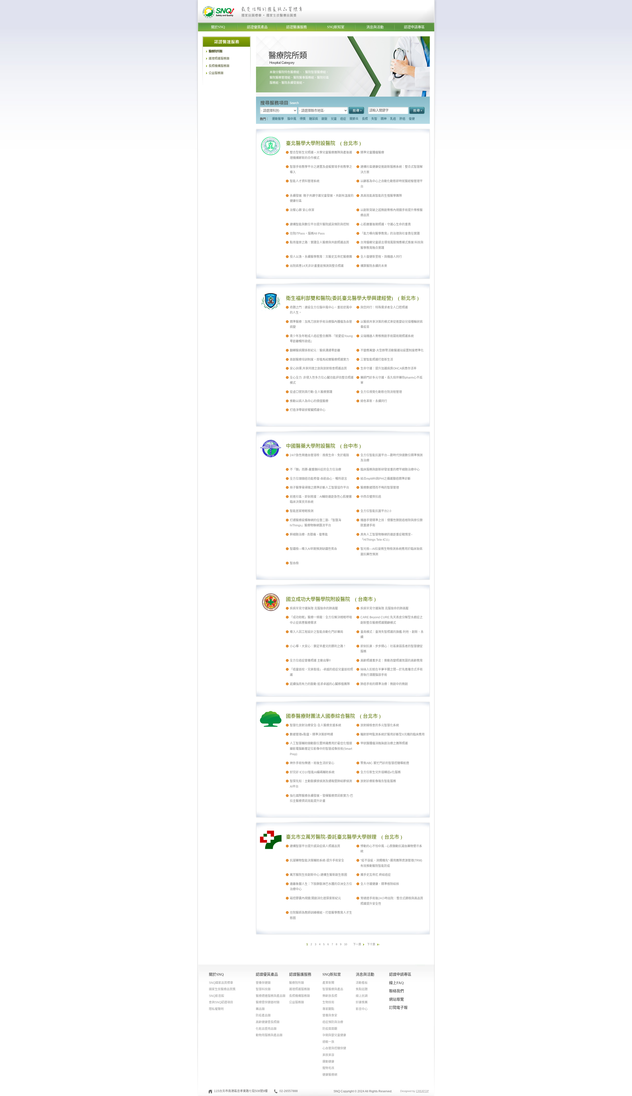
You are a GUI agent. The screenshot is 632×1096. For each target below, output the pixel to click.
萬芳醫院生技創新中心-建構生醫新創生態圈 (318, 875)
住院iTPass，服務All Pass (307, 233)
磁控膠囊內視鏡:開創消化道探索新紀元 (315, 898)
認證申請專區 (414, 27)
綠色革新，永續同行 (373, 401)
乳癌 (393, 119)
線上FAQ (396, 983)
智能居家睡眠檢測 (302, 511)
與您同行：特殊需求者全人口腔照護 (384, 307)
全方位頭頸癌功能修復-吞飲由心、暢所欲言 (318, 478)
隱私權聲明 (216, 1009)
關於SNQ (218, 27)
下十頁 (371, 944)
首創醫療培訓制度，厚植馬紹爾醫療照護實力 (319, 359)
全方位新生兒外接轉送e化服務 (380, 772)
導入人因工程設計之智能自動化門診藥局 (316, 632)
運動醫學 (278, 119)
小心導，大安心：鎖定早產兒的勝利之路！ (318, 646)
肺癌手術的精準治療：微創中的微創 (384, 684)
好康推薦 (362, 1002)
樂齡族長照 (329, 996)
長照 (365, 119)
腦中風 (291, 119)
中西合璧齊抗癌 (370, 496)
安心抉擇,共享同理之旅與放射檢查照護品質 (318, 368)
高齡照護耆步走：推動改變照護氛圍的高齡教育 (391, 660)
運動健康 (328, 1061)
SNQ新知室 (335, 27)
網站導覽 (396, 999)
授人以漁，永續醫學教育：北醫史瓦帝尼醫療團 (321, 256)
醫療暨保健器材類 (267, 1002)
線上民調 (362, 996)
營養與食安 (329, 1015)
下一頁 (357, 944)
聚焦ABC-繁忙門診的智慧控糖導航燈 (384, 763)
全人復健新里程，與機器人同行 (381, 256)
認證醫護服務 (296, 27)
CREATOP (422, 1091)
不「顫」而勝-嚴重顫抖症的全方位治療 (315, 469)
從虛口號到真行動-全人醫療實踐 (311, 392)
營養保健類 (263, 983)
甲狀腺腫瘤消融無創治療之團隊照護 (384, 743)
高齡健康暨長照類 (267, 1022)
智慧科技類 (263, 989)
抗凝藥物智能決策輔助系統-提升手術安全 (317, 860)
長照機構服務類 (219, 66)
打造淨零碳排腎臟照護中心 (307, 410)
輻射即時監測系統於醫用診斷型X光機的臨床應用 (392, 734)
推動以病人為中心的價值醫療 (309, 401)
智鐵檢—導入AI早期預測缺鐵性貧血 (313, 549)
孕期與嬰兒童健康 (334, 1035)
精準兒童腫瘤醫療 (372, 152)
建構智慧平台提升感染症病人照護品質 (315, 846)
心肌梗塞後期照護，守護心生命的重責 (385, 224)
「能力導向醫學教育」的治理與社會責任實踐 (390, 233)
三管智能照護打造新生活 (376, 359)
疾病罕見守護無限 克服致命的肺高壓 (314, 608)
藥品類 (260, 1009)
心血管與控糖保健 (334, 1048)
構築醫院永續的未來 (373, 266)
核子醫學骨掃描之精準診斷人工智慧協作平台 (319, 487)
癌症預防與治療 (332, 1022)
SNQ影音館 (216, 996)
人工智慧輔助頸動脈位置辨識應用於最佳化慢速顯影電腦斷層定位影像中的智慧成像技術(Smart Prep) (321, 749)
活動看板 (362, 983)
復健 (412, 119)
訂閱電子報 (398, 1008)
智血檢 (294, 563)
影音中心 (362, 1009)
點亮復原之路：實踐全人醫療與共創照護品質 (319, 242)
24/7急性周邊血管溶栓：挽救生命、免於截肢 (319, 455)
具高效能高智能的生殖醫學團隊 (381, 195)
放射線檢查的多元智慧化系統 (379, 725)
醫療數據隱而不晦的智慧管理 (379, 487)
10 (345, 944)
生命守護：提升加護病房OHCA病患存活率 (388, 368)
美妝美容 (328, 1055)
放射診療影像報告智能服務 (378, 781)
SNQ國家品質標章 (221, 983)
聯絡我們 (396, 991)
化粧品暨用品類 (266, 1029)
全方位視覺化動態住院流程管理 (381, 392)
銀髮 (324, 119)
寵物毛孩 (328, 1068)
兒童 (334, 119)
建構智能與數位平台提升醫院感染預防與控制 (319, 224)
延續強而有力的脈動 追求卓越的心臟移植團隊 (320, 684)
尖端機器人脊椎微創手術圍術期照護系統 (387, 336)
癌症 (343, 119)
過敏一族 (328, 1042)
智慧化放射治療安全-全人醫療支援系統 (315, 725)
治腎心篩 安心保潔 (302, 210)
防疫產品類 (263, 1015)
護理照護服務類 (219, 58)
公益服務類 (216, 73)
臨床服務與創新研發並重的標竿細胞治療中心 (390, 469)
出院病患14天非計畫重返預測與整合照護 (317, 266)
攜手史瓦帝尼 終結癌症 (375, 875)
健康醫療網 (329, 1074)
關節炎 (354, 119)
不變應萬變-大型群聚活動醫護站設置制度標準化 (392, 350)
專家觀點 (328, 1009)
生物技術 (328, 1002)
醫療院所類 (215, 51)
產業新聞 (328, 983)
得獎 (303, 119)
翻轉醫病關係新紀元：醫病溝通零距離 (315, 350)
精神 (384, 119)
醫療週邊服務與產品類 (270, 996)
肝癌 (402, 119)
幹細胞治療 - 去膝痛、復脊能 (309, 534)
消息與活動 (375, 27)
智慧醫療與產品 (332, 989)
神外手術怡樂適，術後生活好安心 (312, 763)
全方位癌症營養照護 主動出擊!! (310, 660)
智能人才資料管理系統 (304, 181)
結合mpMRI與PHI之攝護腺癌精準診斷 (385, 478)
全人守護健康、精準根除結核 (379, 884)
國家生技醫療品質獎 (222, 989)
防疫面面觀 (329, 1029)
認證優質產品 (257, 27)
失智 (374, 119)
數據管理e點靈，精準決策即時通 (311, 734)
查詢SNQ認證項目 (221, 1002)
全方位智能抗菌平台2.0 (375, 511)
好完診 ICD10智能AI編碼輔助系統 (312, 772)
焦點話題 (362, 989)
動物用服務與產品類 (269, 1035)
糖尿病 (313, 119)
